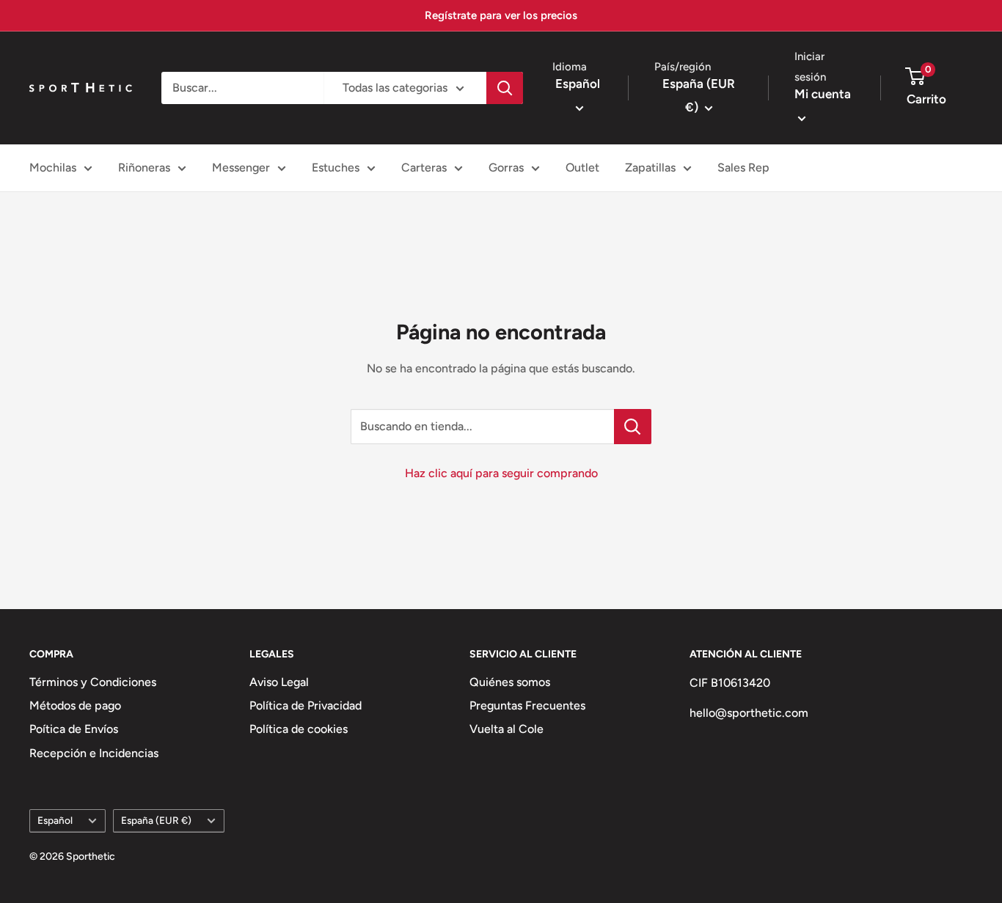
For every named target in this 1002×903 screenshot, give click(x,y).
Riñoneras (144, 167)
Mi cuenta (822, 93)
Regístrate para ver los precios (501, 15)
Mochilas (52, 167)
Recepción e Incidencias (93, 753)
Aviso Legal (279, 682)
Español (55, 820)
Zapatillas (650, 167)
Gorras (506, 167)
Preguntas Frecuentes (527, 705)
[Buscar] (504, 88)
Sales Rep (743, 167)
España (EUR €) (156, 820)
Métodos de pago (75, 705)
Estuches (335, 167)
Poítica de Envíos (73, 729)
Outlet (582, 167)
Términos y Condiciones (92, 682)
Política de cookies (298, 729)
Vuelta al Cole (506, 729)
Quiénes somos (509, 682)
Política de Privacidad (305, 705)
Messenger (241, 167)
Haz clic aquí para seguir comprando (501, 473)
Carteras (424, 167)
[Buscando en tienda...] (632, 426)
